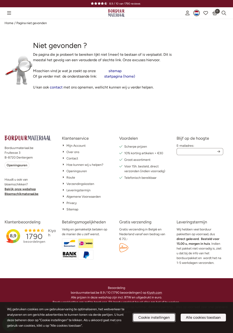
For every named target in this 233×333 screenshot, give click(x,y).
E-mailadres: (185, 146)
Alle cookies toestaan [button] (203, 317)
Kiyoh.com (154, 293)
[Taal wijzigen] (196, 13)
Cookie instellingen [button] (154, 317)
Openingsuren (17, 165)
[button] (9, 13)
